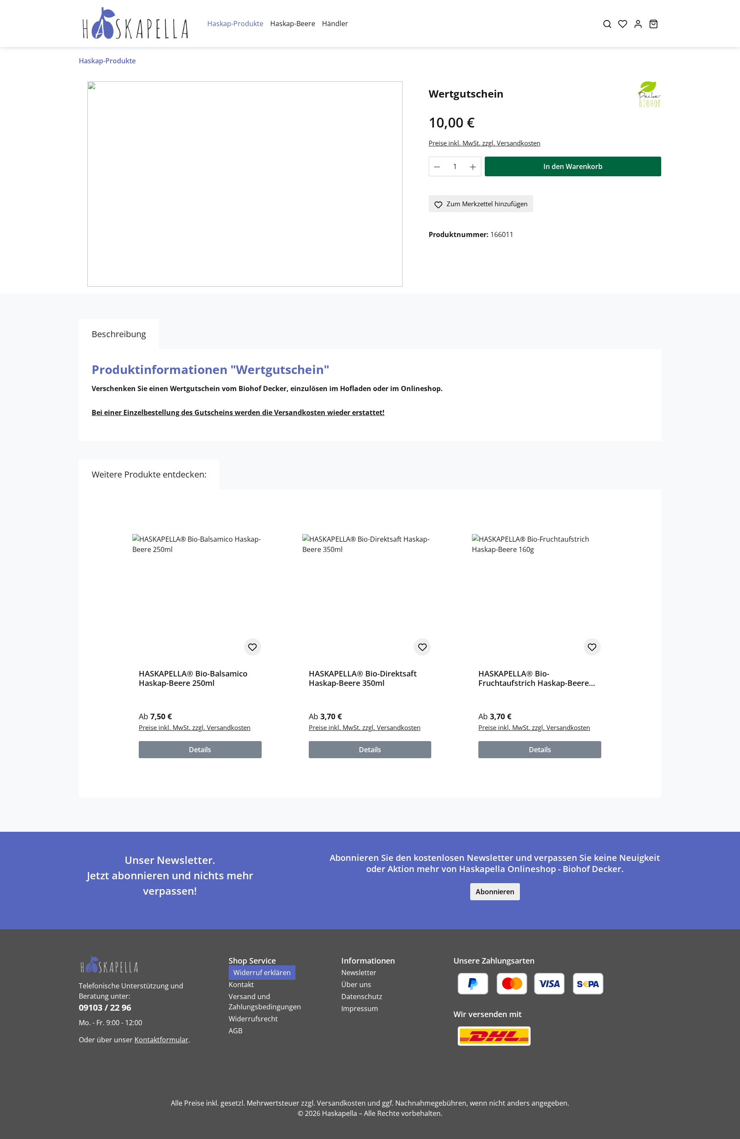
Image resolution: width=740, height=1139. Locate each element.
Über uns (356, 984)
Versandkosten (341, 1103)
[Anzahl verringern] (437, 166)
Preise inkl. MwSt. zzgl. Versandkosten (484, 143)
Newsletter (358, 972)
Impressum (359, 1008)
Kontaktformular (161, 1039)
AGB (235, 1030)
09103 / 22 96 (105, 1007)
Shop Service (252, 960)
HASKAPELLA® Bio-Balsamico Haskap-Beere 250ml (193, 678)
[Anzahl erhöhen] (473, 166)
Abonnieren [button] (495, 891)
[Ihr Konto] (638, 23)
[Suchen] (607, 23)
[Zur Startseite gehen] (134, 23)
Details (200, 749)
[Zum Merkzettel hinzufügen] (252, 647)
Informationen (368, 960)
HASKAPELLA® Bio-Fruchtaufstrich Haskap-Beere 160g (533, 678)
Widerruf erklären (262, 972)
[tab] (119, 334)
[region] (245, 184)
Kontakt (241, 984)
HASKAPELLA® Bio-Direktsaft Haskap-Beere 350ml (363, 678)
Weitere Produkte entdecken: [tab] (149, 474)
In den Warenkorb (573, 166)
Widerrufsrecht (253, 1018)
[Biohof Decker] (649, 93)
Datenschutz (361, 996)
